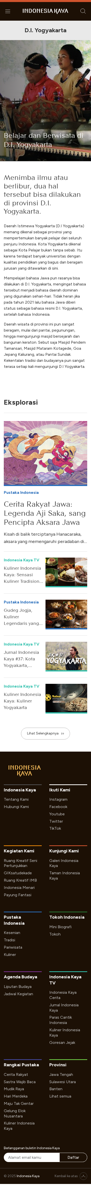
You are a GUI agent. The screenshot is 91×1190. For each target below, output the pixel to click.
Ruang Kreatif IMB (20, 880)
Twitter (56, 821)
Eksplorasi (21, 402)
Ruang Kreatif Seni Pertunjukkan (20, 863)
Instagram (58, 799)
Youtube (57, 814)
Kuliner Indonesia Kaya (64, 1032)
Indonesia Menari (19, 887)
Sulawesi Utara (62, 1081)
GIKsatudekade (18, 873)
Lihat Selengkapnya (43, 733)
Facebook (58, 806)
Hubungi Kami (16, 806)
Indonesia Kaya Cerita (63, 995)
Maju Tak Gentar (19, 1103)
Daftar (73, 1157)
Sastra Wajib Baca (20, 1081)
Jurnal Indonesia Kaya (64, 1008)
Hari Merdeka (16, 1096)
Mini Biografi (60, 926)
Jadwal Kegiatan (18, 993)
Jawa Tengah (61, 1074)
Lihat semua (60, 1096)
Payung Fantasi (17, 894)
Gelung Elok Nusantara (15, 1113)
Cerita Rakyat (16, 1074)
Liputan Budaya (18, 986)
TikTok (55, 828)
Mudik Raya (14, 1088)
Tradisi (9, 940)
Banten (55, 1088)
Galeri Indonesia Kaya (63, 863)
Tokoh (55, 934)
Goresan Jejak (62, 1042)
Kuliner (10, 954)
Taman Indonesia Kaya (64, 876)
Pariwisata (13, 947)
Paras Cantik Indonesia (60, 1020)
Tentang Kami (16, 799)
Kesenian (12, 932)
